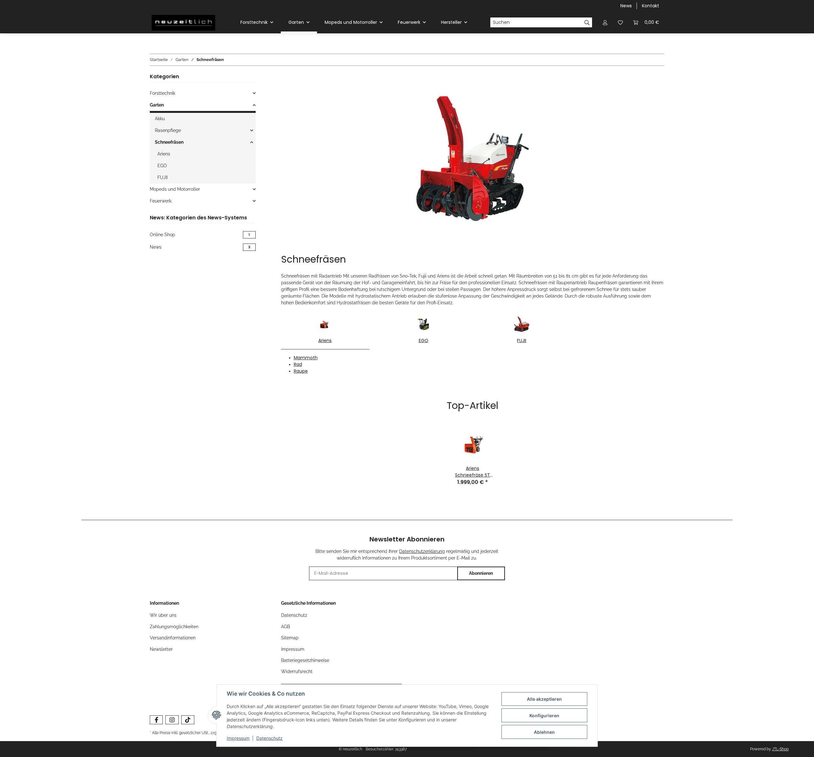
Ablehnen (544, 732)
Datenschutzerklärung (422, 551)
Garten (157, 104)
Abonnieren (481, 573)
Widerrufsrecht (297, 671)
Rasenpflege (168, 130)
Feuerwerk (160, 200)
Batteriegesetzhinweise (305, 660)
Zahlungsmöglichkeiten (174, 626)
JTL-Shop (780, 749)
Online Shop (200, 234)
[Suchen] (587, 22)
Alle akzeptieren (544, 699)
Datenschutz (269, 738)
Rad (298, 364)
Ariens (325, 340)
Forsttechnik (162, 93)
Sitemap (290, 637)
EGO (423, 340)
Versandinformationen (173, 637)
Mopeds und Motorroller (175, 189)
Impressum (238, 738)
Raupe (301, 371)
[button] (605, 22)
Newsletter (161, 649)
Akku (160, 118)
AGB (285, 626)
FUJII (521, 340)
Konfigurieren (544, 715)
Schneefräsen (169, 142)
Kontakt (650, 6)
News (626, 6)
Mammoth (306, 357)
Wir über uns (163, 615)
